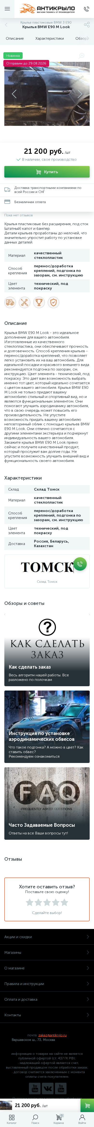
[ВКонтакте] (48, 1088)
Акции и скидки (18, 937)
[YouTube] (34, 1088)
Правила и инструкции (24, 983)
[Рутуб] (61, 1088)
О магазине (14, 968)
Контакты (12, 1015)
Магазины (12, 952)
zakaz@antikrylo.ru (52, 1035)
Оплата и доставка (20, 999)
